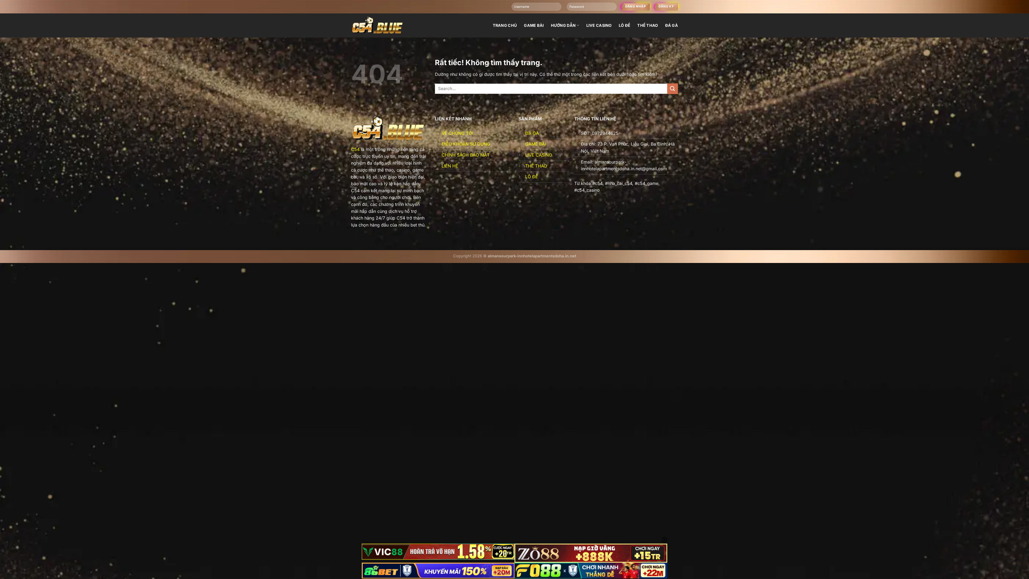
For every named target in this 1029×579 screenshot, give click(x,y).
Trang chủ (505, 25)
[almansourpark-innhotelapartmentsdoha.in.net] (378, 25)
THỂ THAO (536, 166)
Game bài (534, 25)
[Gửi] (672, 88)
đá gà (671, 25)
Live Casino (599, 25)
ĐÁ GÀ (532, 133)
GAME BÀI (535, 144)
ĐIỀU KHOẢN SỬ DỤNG (466, 144)
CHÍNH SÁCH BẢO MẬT (466, 155)
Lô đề (624, 25)
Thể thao (647, 25)
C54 (355, 149)
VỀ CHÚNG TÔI (457, 133)
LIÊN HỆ (450, 166)
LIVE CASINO (538, 155)
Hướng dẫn (563, 25)
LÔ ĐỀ (531, 176)
